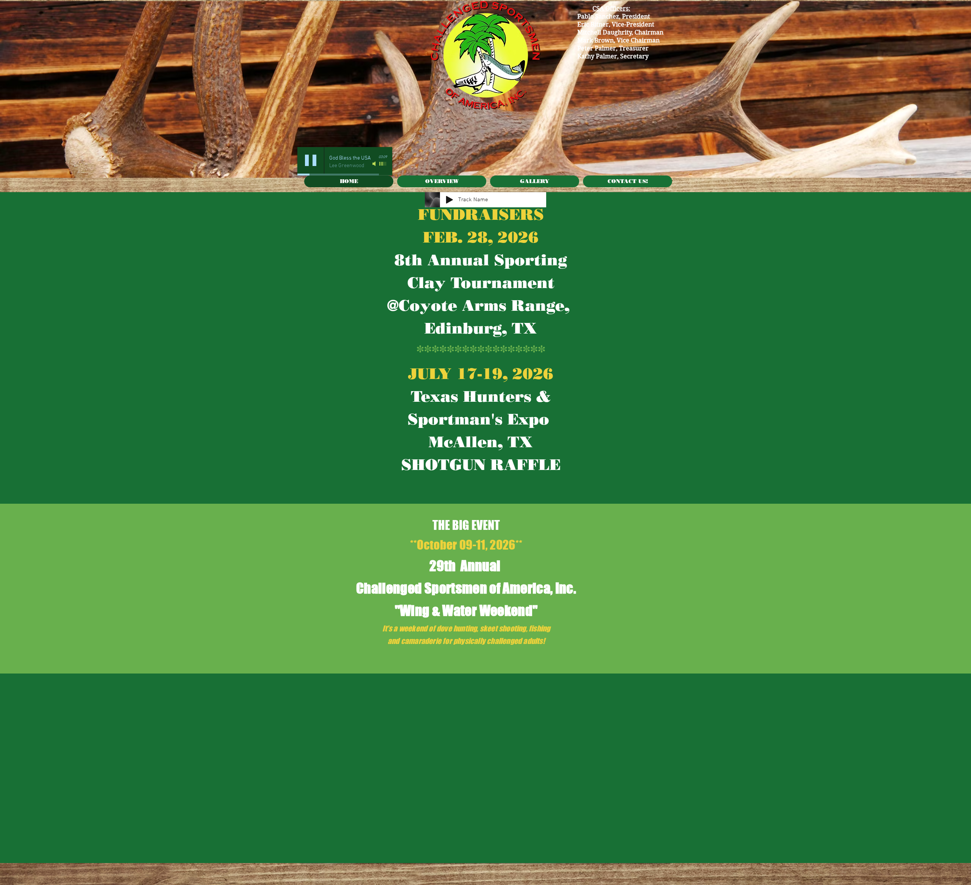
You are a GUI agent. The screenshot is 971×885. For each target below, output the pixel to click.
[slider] (383, 164)
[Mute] (375, 164)
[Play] (310, 160)
